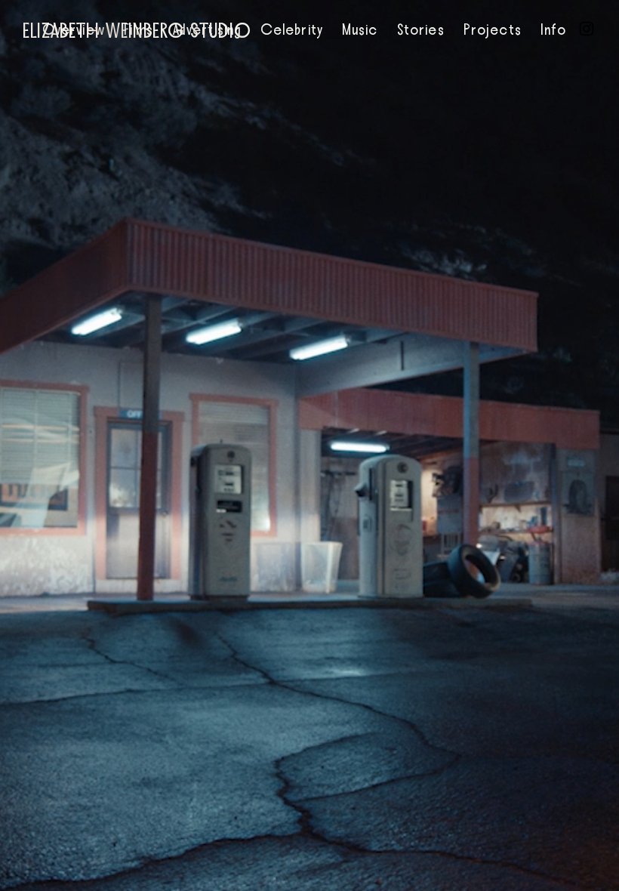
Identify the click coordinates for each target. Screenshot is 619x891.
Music (360, 30)
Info (553, 30)
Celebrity (291, 30)
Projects (492, 30)
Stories (421, 30)
